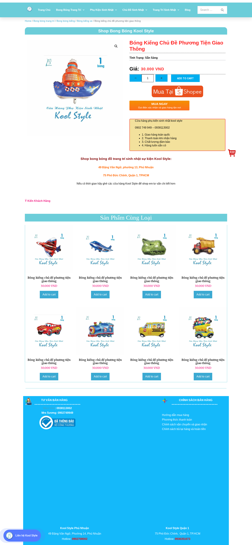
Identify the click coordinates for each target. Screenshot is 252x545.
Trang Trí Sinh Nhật (164, 9)
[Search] (222, 10)
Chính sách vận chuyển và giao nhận (184, 424)
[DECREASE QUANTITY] (135, 78)
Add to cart (185, 78)
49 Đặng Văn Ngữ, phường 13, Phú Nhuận (126, 167)
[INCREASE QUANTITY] (161, 78)
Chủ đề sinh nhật (133, 9)
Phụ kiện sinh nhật (101, 9)
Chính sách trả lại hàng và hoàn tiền (184, 429)
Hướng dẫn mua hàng (175, 415)
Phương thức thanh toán (177, 419)
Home (28, 21)
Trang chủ (44, 9)
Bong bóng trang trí (68, 9)
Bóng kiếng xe (84, 21)
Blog (187, 9)
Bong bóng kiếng (66, 21)
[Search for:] (212, 9)
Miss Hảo (49, 408)
